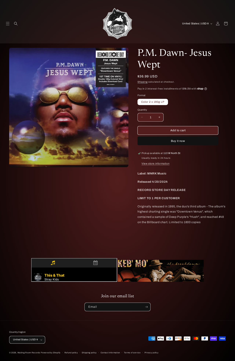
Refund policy (71, 352)
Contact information (110, 352)
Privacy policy (151, 352)
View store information (155, 163)
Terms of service (132, 352)
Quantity (142, 110)
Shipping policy (89, 352)
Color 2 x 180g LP (152, 102)
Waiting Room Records (28, 352)
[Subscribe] (146, 307)
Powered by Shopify (51, 352)
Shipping (143, 82)
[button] (8, 24)
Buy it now (178, 140)
